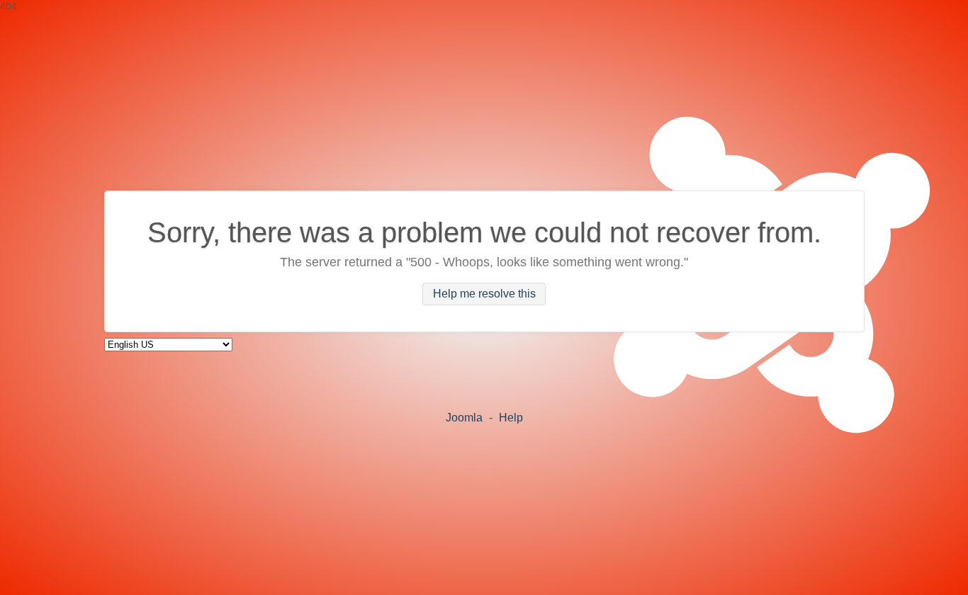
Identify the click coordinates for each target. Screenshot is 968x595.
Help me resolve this (484, 294)
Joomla (464, 418)
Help (511, 418)
